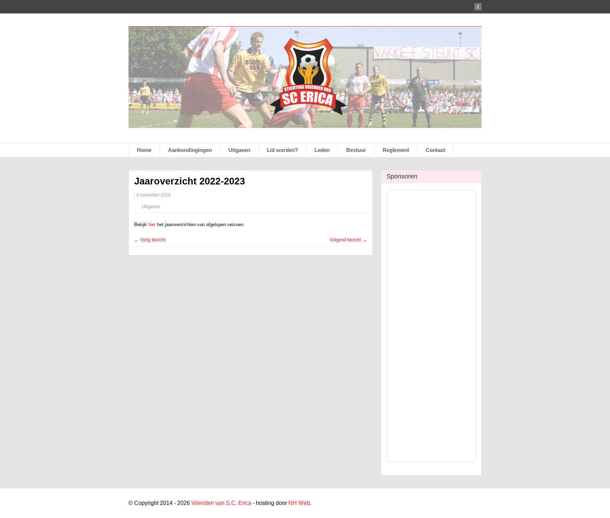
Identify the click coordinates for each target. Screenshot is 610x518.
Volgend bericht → (348, 239)
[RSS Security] (433, 319)
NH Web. (299, 503)
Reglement (396, 150)
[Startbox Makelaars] (433, 223)
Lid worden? (282, 150)
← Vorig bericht (150, 239)
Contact (435, 150)
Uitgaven (239, 150)
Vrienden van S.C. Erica (221, 503)
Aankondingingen (190, 150)
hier (152, 224)
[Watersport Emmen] (433, 211)
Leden (322, 150)
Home (144, 150)
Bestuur (356, 150)
